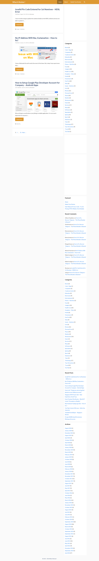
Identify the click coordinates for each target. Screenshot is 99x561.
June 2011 (67, 541)
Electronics (68, 59)
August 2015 (68, 510)
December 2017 (69, 474)
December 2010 (69, 548)
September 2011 (69, 534)
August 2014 (68, 524)
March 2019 (68, 452)
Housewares (68, 78)
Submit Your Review (75, 2)
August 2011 (68, 536)
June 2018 (67, 464)
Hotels (66, 76)
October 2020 (68, 440)
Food (66, 66)
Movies (67, 90)
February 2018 (68, 469)
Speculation (68, 112)
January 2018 (68, 471)
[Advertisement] (75, 14)
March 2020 (68, 445)
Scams (66, 102)
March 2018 (68, 466)
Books (66, 47)
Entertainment (68, 62)
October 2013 (68, 529)
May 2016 (67, 498)
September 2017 (69, 481)
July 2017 (67, 486)
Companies (68, 52)
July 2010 (67, 553)
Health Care (68, 71)
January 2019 (68, 457)
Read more (19, 24)
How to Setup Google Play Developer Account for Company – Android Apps (37, 83)
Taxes (66, 122)
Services (67, 105)
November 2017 (69, 476)
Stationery (67, 119)
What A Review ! (18, 2)
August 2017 (68, 483)
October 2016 (68, 493)
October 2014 (68, 519)
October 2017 (68, 478)
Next (24, 132)
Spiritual (67, 114)
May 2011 (67, 543)
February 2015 (68, 517)
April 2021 (67, 438)
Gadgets (67, 69)
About (66, 2)
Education (67, 57)
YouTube (67, 131)
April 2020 (67, 442)
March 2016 (68, 500)
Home (60, 2)
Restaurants (68, 100)
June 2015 (67, 514)
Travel (66, 129)
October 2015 (68, 507)
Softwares (67, 110)
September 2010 (69, 550)
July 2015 (67, 512)
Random (67, 98)
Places (66, 95)
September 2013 (69, 531)
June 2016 (67, 495)
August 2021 (68, 435)
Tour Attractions (69, 126)
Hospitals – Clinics (69, 74)
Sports (66, 117)
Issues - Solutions (21, 29)
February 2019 (68, 454)
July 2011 (67, 538)
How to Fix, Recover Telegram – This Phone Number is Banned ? (75, 220)
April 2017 (67, 490)
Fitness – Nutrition (69, 64)
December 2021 (69, 433)
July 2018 (67, 462)
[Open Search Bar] (84, 2)
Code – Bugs (68, 50)
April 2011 (67, 546)
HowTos (18, 123)
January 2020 (68, 447)
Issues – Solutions (69, 86)
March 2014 (68, 526)
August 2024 (68, 428)
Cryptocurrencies (69, 54)
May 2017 (67, 488)
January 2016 (68, 502)
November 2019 (69, 450)
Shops (66, 107)
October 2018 (68, 459)
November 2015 (69, 505)
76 (21, 132)
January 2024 (68, 430)
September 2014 (69, 522)
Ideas (66, 83)
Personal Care (68, 93)
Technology (68, 124)
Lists (66, 88)
